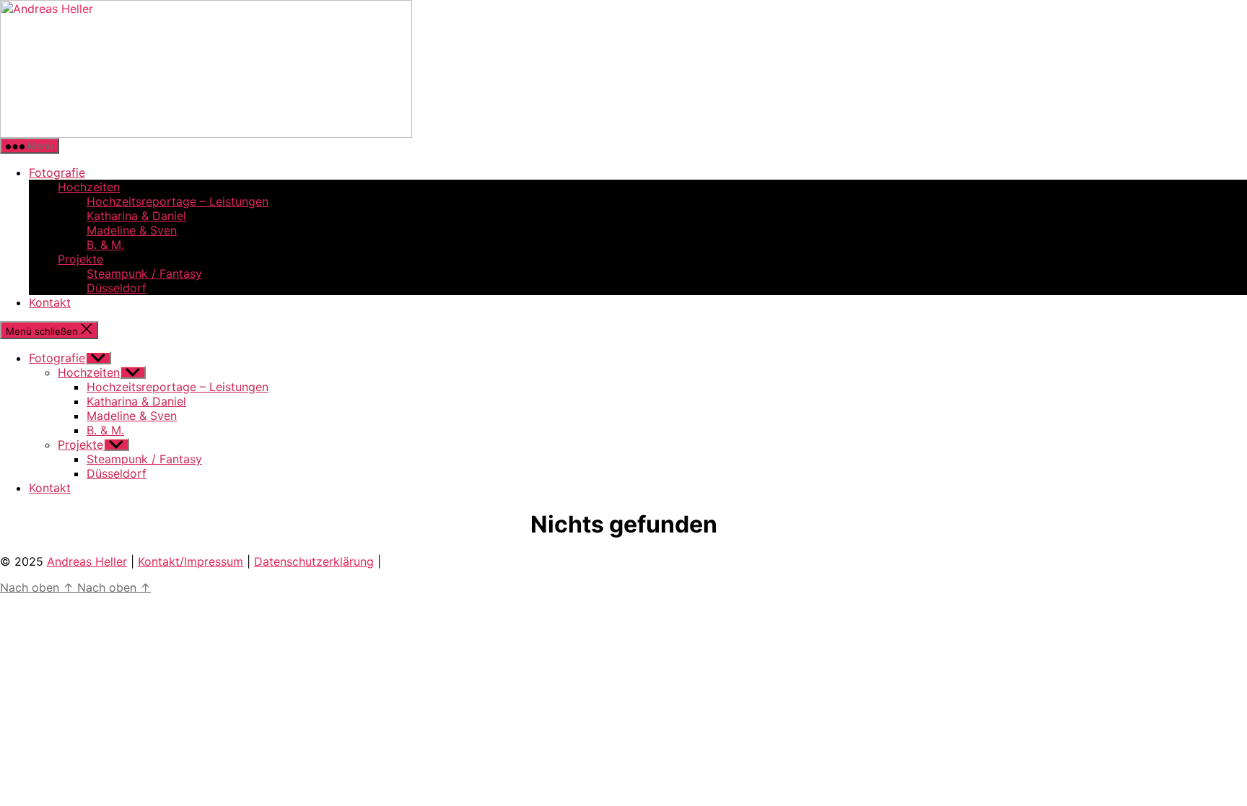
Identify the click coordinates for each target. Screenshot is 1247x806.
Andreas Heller (87, 561)
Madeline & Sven (132, 230)
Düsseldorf (116, 288)
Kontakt (50, 302)
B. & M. (105, 244)
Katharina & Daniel (136, 216)
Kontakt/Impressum (190, 561)
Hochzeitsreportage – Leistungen (177, 201)
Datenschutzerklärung (314, 561)
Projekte (80, 259)
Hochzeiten (89, 187)
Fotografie (57, 172)
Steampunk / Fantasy (144, 273)
